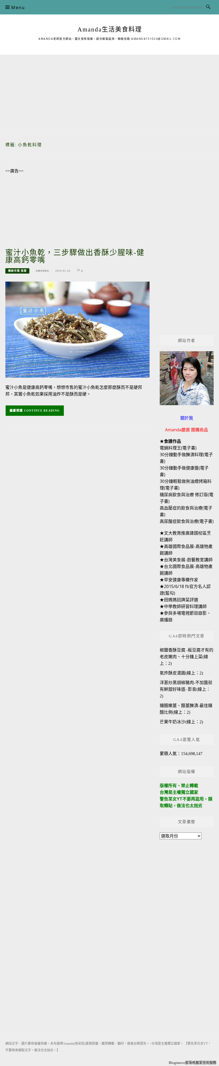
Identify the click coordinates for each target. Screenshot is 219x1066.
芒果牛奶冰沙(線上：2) (181, 722)
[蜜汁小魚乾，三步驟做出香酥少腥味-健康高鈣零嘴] (77, 329)
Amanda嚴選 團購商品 (186, 430)
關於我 (186, 418)
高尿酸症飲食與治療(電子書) (187, 521)
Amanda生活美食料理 (109, 29)
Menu (18, 7)
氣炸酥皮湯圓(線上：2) (181, 673)
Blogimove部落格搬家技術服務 (192, 1063)
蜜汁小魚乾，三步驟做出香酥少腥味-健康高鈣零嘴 (74, 256)
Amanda (42, 270)
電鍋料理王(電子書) (178, 448)
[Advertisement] (109, 92)
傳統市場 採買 (17, 270)
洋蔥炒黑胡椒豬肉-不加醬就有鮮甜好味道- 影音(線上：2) (186, 689)
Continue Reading (42, 410)
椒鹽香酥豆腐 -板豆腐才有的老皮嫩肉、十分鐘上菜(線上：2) (186, 657)
